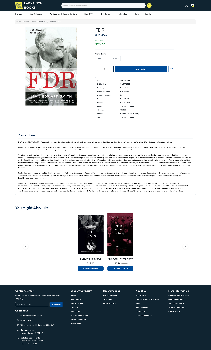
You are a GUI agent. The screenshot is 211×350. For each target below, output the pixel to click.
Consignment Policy (144, 315)
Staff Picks (107, 299)
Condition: (100, 54)
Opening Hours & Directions (147, 299)
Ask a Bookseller (110, 295)
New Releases (36, 14)
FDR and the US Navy (120, 258)
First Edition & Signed (79, 315)
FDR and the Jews (90, 258)
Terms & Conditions (176, 307)
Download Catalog (176, 299)
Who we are (141, 295)
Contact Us (140, 311)
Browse (18, 14)
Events (148, 14)
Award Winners (109, 303)
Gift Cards (105, 14)
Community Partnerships (178, 295)
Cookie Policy (174, 311)
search (149, 5)
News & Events (142, 307)
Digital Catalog (77, 303)
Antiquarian (75, 311)
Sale (137, 14)
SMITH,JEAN (101, 35)
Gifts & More (76, 323)
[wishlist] (91, 231)
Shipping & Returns (176, 303)
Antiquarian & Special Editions (63, 14)
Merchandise (121, 14)
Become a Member (78, 319)
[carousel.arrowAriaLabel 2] (25, 246)
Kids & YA (88, 14)
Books (73, 295)
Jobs (138, 303)
